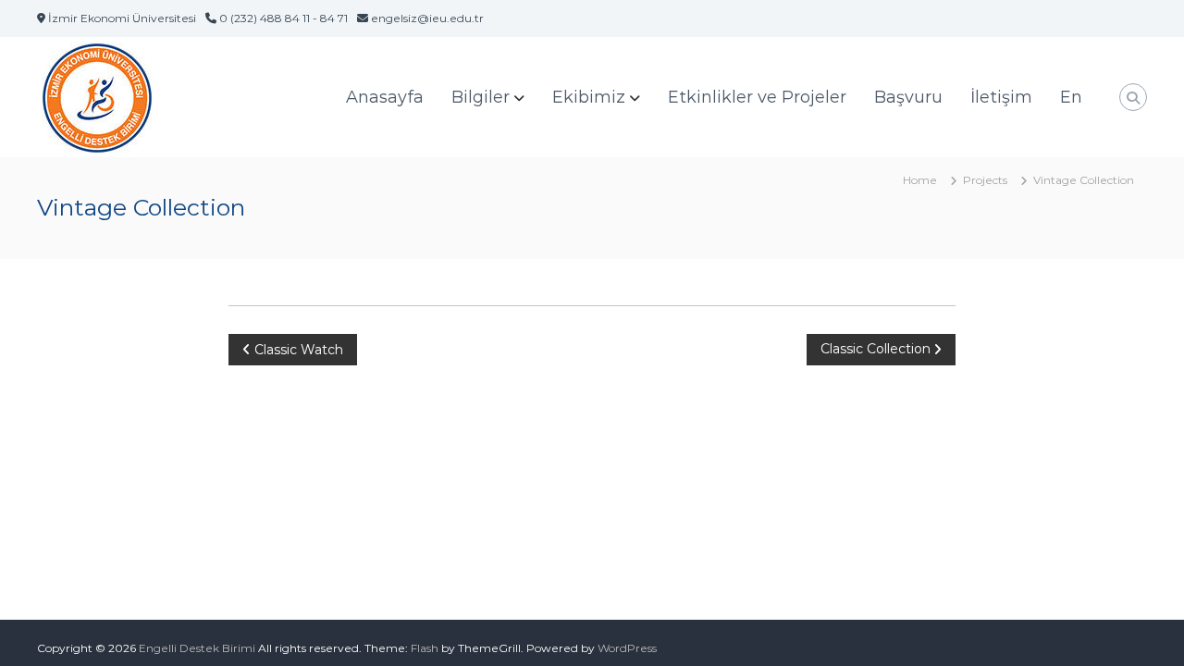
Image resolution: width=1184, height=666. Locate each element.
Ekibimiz (588, 97)
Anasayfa (385, 97)
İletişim (1001, 97)
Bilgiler (480, 97)
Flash (424, 648)
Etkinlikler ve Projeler (757, 97)
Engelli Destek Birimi (197, 648)
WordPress (627, 648)
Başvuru (908, 97)
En (1071, 97)
